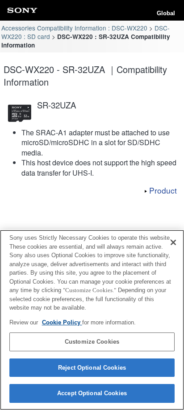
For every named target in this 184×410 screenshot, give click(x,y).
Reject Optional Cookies (92, 367)
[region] (92, 320)
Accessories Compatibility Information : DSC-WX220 (74, 27)
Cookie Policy (62, 322)
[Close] (173, 242)
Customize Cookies (92, 341)
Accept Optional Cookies (92, 393)
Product (163, 190)
